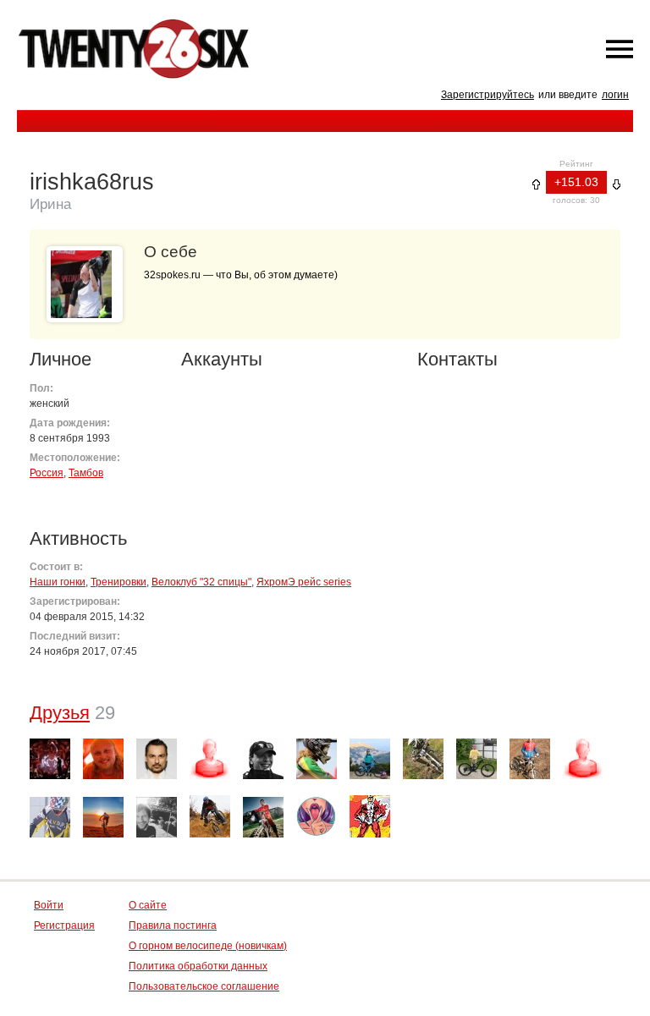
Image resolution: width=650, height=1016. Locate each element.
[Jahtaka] (156, 759)
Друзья (60, 712)
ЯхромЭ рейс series (303, 582)
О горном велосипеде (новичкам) (208, 946)
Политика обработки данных (198, 966)
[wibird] (50, 759)
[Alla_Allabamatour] (370, 759)
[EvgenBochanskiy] (476, 759)
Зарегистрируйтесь (487, 95)
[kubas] (370, 816)
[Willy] (583, 759)
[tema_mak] (103, 759)
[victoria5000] (316, 817)
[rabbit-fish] (316, 759)
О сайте (148, 905)
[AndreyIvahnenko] (423, 759)
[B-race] (50, 817)
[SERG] (210, 816)
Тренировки (118, 582)
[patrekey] (263, 817)
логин (615, 95)
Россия (46, 473)
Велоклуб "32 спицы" (201, 582)
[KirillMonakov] (210, 759)
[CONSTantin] (263, 759)
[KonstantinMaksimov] (530, 759)
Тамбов (86, 473)
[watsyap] (156, 817)
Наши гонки (57, 582)
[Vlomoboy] (103, 817)
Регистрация (64, 925)
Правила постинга (173, 925)
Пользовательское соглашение (204, 986)
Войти (48, 905)
